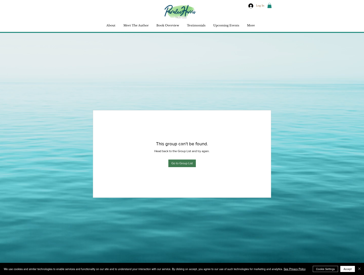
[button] (269, 5)
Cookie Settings (325, 269)
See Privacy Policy (295, 269)
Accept (348, 269)
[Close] (359, 269)
